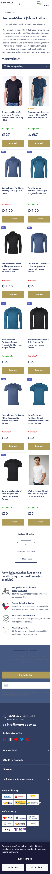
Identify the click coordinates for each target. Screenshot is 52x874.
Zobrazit (13, 143)
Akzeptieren (37, 867)
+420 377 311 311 (21, 716)
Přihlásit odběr (26, 675)
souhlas (41, 849)
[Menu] (46, 4)
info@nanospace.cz (21, 725)
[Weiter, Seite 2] (26, 543)
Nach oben (27, 559)
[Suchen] (20, 4)
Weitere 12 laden (26, 534)
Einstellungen (25, 859)
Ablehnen (13, 867)
